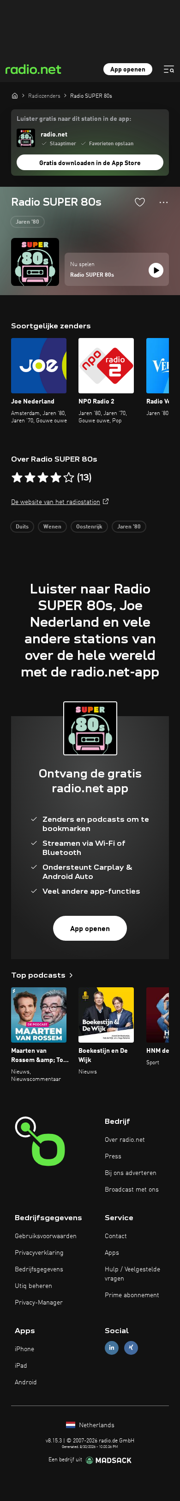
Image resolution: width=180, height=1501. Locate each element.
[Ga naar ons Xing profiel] (131, 1348)
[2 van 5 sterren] (30, 477)
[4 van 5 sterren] (55, 477)
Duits (22, 527)
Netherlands (95, 1425)
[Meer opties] (163, 202)
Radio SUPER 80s (92, 275)
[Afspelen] (156, 270)
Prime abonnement (132, 1295)
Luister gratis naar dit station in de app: (74, 119)
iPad (21, 1366)
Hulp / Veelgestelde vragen (132, 1274)
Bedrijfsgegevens (39, 1269)
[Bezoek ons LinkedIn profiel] (111, 1348)
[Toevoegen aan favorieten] (139, 202)
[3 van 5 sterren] (42, 477)
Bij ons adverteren (130, 1173)
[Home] (14, 95)
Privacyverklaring (39, 1253)
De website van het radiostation (55, 502)
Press (113, 1156)
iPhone (24, 1349)
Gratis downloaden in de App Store (90, 163)
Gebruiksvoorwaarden (46, 1236)
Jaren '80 (27, 222)
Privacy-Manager (39, 1302)
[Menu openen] (168, 69)
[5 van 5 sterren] (68, 477)
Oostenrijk (89, 527)
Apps (112, 1253)
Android (26, 1382)
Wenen (52, 527)
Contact (116, 1236)
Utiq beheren (33, 1286)
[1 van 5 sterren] (17, 477)
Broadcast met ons (132, 1190)
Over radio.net (125, 1140)
